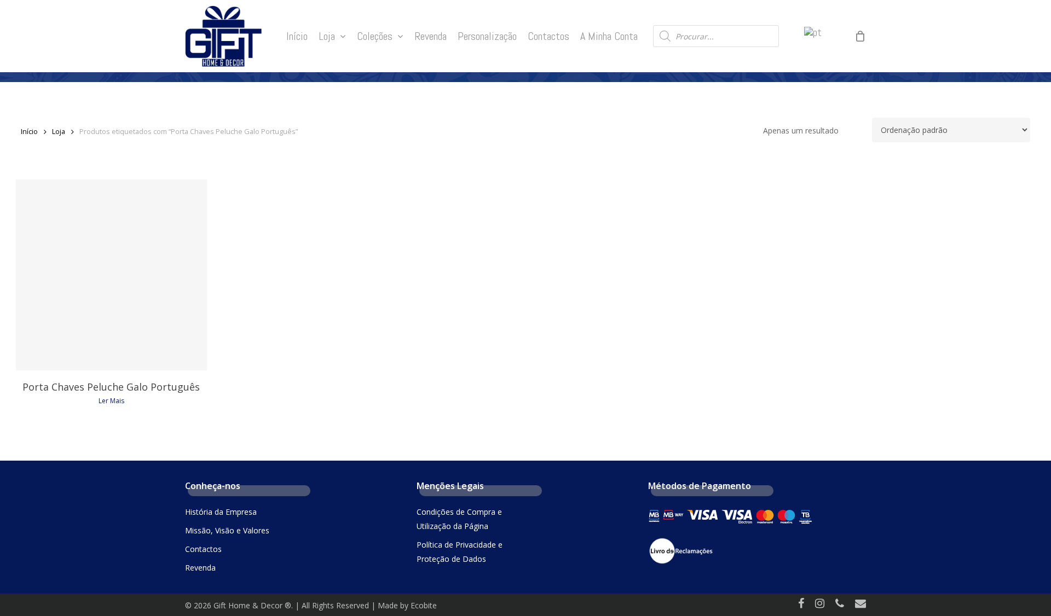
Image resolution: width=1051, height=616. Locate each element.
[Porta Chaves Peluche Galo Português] (111, 274)
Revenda (200, 567)
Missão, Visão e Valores (227, 530)
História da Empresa (221, 512)
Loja (58, 131)
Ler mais (111, 401)
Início (29, 131)
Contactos (203, 549)
